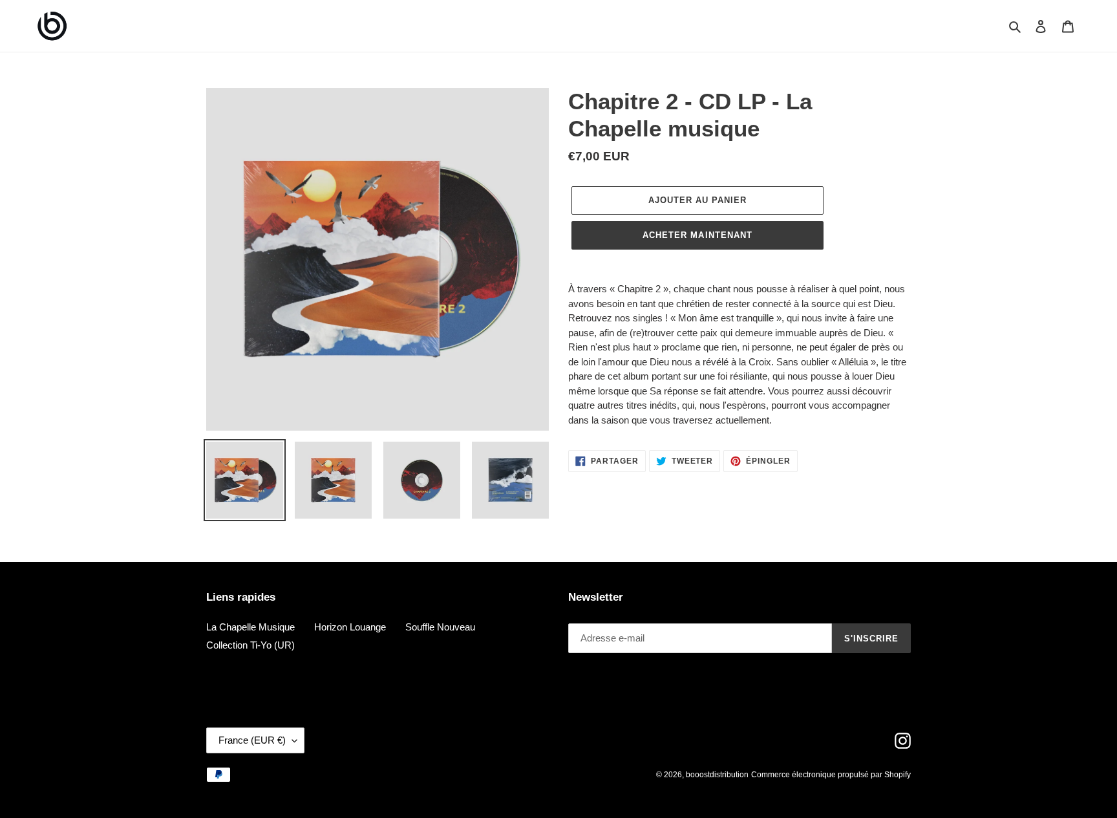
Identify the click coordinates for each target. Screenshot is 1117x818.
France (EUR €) (252, 740)
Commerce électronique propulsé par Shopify (831, 774)
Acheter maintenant (697, 235)
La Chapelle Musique (250, 626)
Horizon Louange (350, 626)
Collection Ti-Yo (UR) (250, 645)
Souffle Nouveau (440, 626)
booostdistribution (717, 774)
